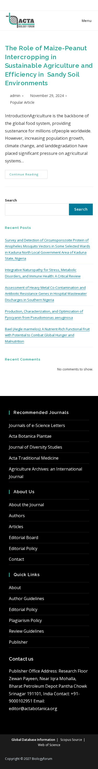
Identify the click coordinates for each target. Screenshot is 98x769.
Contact (16, 559)
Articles (16, 526)
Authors (17, 515)
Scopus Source (71, 739)
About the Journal (26, 505)
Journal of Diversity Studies (35, 447)
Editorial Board (23, 537)
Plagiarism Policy (25, 620)
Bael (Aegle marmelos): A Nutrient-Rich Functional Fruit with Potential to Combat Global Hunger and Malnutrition (47, 335)
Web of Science (49, 745)
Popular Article (22, 102)
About (15, 587)
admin (15, 95)
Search (11, 200)
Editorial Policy (23, 548)
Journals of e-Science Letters (37, 425)
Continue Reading (28, 175)
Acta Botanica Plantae (30, 436)
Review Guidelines (26, 631)
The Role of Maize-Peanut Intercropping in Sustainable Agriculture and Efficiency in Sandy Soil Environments (49, 65)
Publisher (18, 642)
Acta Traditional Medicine (34, 458)
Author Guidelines (26, 598)
